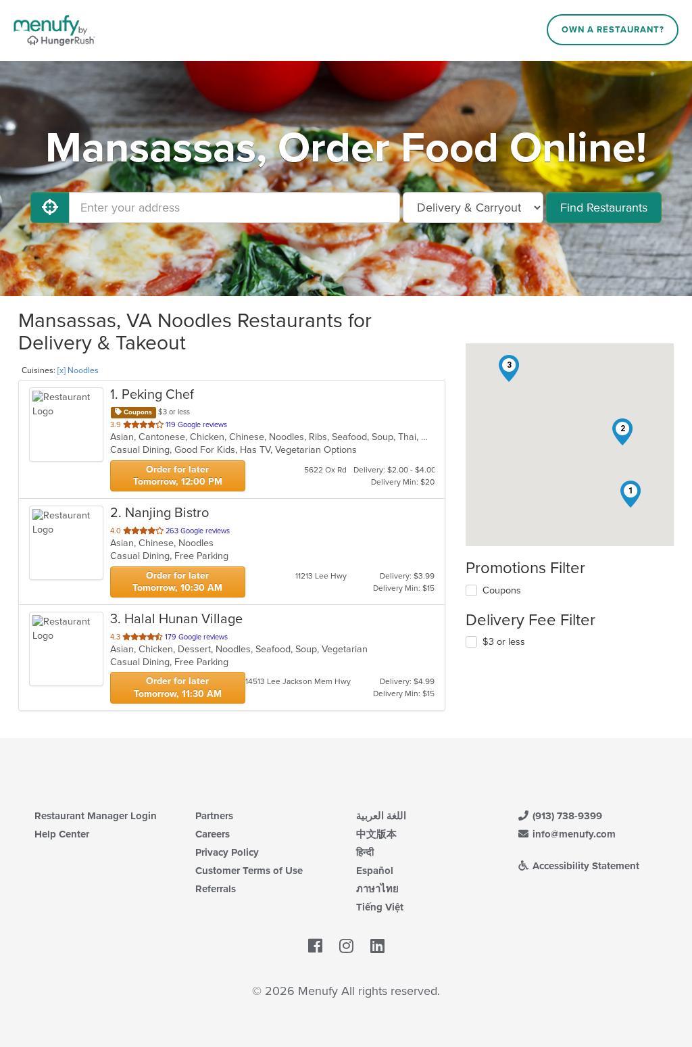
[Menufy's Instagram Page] (346, 947)
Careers (212, 834)
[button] (630, 494)
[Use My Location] (50, 207)
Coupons (502, 590)
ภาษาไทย (377, 889)
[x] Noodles (78, 370)
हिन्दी (365, 852)
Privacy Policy (227, 852)
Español (374, 871)
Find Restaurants (603, 207)
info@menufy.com (573, 834)
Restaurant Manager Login (95, 816)
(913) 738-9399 (566, 816)
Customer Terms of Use (249, 871)
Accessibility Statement (584, 866)
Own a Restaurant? (613, 29)
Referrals (215, 889)
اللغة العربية (381, 816)
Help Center (61, 834)
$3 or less (504, 642)
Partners (214, 816)
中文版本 (376, 834)
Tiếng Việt (379, 907)
